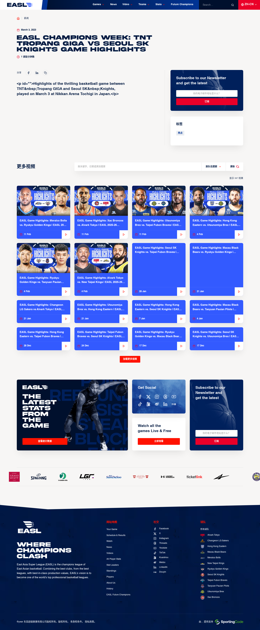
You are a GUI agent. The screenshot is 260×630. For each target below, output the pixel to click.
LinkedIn (163, 567)
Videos (109, 553)
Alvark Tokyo (213, 535)
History (109, 589)
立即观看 (158, 441)
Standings (111, 571)
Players (110, 577)
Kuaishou (163, 557)
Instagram (164, 538)
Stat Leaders (112, 565)
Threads (163, 543)
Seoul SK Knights (215, 575)
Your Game (111, 529)
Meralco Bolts (214, 558)
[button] (99, 5)
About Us (110, 583)
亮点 (180, 133)
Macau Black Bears (216, 552)
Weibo (162, 562)
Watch (109, 541)
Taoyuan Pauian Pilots (218, 586)
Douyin (162, 572)
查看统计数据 (45, 441)
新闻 (26, 18)
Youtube (163, 548)
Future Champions (182, 4)
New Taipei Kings (215, 563)
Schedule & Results (115, 535)
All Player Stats (113, 559)
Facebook (164, 529)
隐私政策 (89, 622)
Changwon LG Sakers (218, 541)
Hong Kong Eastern (216, 546)
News (113, 4)
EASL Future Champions (118, 595)
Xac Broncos (213, 597)
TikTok (162, 553)
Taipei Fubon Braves (217, 580)
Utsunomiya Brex (215, 592)
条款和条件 (76, 622)
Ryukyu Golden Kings (217, 569)
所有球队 (204, 529)
